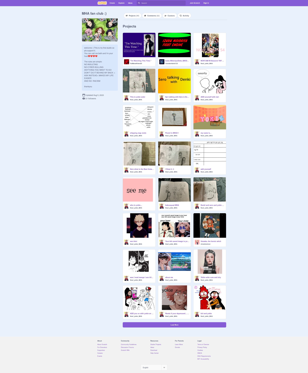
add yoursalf (206, 169)
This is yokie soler (137, 97)
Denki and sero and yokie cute (213, 205)
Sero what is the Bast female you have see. (142, 169)
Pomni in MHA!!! (172, 133)
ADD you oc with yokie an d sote (142, 313)
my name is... (206, 133)
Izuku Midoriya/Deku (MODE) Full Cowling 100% (177, 60)
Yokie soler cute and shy (211, 277)
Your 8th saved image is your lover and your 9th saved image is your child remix (177, 241)
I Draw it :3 (169, 169)
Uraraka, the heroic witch (211, 241)
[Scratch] (102, 3)
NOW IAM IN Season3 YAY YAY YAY (213, 60)
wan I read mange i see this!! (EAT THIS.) (142, 277)
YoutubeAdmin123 (171, 63)
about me (169, 277)
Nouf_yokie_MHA (207, 63)
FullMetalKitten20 (136, 63)
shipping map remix (138, 133)
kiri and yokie (206, 313)
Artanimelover (206, 244)
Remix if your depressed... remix (177, 313)
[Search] (139, 3)
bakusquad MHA (172, 205)
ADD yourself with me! (210, 97)
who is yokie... (136, 205)
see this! (133, 241)
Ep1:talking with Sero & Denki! (177, 97)
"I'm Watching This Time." (140, 60)
